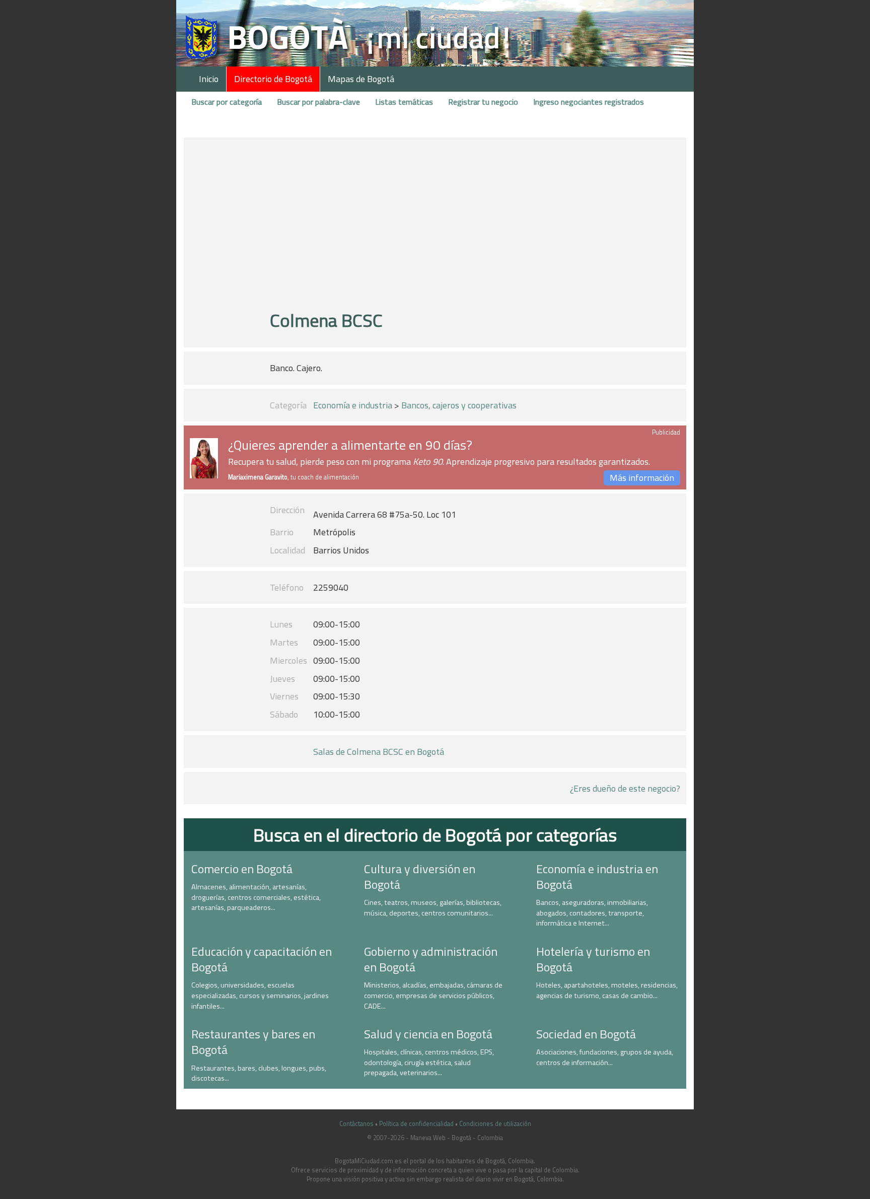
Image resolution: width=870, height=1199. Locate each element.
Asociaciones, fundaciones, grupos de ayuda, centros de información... (604, 1057)
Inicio (209, 79)
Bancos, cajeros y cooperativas (459, 405)
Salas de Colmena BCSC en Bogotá (378, 751)
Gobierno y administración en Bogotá (430, 959)
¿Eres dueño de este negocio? (625, 788)
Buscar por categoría (226, 102)
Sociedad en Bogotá (586, 1034)
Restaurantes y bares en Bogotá (253, 1042)
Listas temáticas (404, 102)
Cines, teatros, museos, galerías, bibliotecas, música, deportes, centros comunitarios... (432, 908)
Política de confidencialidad (416, 1124)
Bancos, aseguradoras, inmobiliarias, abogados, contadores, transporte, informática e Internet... (592, 913)
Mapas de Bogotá (361, 79)
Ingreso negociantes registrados (588, 102)
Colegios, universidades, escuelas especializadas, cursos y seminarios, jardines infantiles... (260, 995)
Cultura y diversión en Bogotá (419, 876)
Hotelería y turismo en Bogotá (593, 959)
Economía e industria (352, 405)
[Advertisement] (435, 228)
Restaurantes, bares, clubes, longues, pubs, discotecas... (258, 1073)
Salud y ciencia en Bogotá (428, 1034)
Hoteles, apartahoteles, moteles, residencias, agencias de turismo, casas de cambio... (607, 990)
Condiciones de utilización (495, 1124)
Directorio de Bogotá (273, 79)
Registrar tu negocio (483, 102)
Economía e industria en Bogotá (597, 876)
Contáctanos (356, 1124)
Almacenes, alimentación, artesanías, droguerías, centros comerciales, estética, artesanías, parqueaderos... (256, 897)
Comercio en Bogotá (242, 869)
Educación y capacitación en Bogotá (261, 959)
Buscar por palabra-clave (318, 102)
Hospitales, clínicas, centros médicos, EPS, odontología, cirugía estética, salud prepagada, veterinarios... (429, 1062)
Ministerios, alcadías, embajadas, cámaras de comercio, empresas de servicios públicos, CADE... (433, 995)
